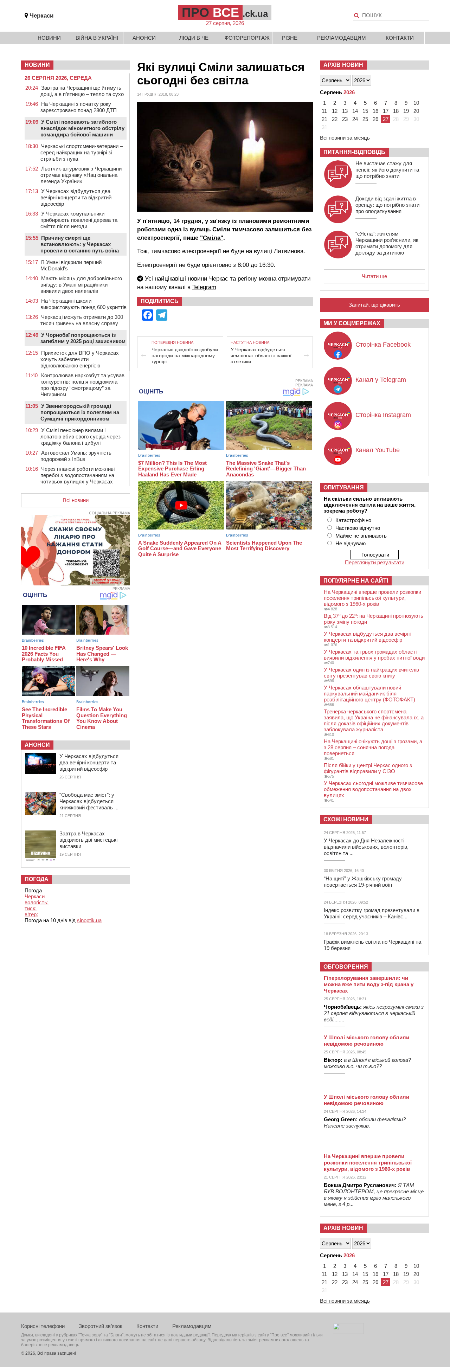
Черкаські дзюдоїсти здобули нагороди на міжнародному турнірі (185, 355)
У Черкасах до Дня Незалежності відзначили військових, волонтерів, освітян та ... (366, 846)
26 (375, 119)
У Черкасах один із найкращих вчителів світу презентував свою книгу (371, 673)
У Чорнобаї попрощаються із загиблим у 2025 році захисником (83, 338)
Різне (289, 38)
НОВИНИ (37, 65)
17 (385, 111)
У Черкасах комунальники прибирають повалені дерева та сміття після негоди (78, 220)
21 (324, 119)
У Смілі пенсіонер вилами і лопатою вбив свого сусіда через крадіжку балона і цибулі (80, 436)
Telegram (204, 287)
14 (355, 111)
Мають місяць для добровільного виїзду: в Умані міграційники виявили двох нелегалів (81, 284)
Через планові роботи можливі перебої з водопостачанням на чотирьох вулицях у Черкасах (77, 475)
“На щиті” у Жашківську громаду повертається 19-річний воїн (363, 881)
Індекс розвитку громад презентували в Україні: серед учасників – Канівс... (371, 913)
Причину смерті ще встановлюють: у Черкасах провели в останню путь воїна (79, 244)
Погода (37, 879)
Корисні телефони (43, 1326)
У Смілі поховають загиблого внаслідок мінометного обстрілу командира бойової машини (82, 128)
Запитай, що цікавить (374, 305)
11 (324, 111)
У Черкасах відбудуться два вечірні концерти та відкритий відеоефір (75, 197)
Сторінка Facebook (383, 344)
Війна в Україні (97, 38)
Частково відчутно (357, 528)
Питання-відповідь (354, 152)
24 (355, 119)
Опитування (343, 487)
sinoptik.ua (89, 920)
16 (375, 111)
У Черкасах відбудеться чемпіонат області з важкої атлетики (261, 355)
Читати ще (374, 276)
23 (345, 119)
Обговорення (345, 967)
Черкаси (41, 15)
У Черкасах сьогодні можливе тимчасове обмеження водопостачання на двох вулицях (373, 789)
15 (365, 111)
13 (345, 111)
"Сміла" (211, 238)
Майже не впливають (361, 536)
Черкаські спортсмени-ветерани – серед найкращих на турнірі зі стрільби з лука (81, 152)
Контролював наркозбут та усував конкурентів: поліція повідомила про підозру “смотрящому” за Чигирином (82, 384)
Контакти (400, 38)
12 (335, 111)
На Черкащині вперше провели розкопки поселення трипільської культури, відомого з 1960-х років (372, 598)
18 (396, 111)
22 (335, 119)
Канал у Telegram (380, 379)
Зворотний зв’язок (100, 1326)
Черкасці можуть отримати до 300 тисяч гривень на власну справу (81, 320)
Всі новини (76, 500)
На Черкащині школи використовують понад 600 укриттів (83, 304)
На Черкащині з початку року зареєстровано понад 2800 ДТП (78, 107)
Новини (49, 38)
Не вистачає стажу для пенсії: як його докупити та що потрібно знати (387, 169)
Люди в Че (193, 38)
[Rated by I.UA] (348, 1332)
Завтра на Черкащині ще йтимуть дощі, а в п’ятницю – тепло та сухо (82, 91)
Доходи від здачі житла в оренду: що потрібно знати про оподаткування (387, 204)
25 (365, 119)
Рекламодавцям (341, 38)
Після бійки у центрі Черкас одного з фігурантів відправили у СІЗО (368, 768)
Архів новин (343, 65)
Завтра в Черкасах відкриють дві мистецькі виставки (88, 839)
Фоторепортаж (247, 38)
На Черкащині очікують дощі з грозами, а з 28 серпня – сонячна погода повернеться (373, 747)
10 (416, 103)
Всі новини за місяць (345, 138)
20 (416, 111)
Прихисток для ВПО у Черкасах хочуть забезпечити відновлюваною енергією (79, 359)
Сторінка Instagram (383, 414)
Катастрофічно (353, 520)
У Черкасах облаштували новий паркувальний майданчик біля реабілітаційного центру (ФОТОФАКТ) (369, 693)
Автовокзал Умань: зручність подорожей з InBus (75, 456)
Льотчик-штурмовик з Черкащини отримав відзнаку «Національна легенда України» (81, 175)
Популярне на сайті (355, 581)
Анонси (144, 38)
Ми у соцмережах (351, 323)
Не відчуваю (350, 543)
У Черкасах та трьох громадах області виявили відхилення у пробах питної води (374, 655)
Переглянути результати (374, 562)
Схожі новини (345, 819)
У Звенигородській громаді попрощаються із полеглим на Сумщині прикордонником (79, 412)
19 (406, 111)
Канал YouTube (377, 450)
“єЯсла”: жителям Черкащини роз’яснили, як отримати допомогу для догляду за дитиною (386, 243)
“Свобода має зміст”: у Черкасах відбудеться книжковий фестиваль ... (88, 801)
